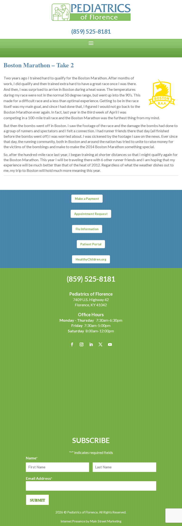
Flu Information (87, 229)
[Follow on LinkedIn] (91, 344)
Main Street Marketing (105, 521)
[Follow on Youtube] (110, 344)
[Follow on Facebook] (72, 344)
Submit (37, 500)
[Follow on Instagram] (81, 344)
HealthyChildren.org (91, 259)
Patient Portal (90, 244)
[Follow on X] (100, 344)
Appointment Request (91, 214)
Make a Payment (87, 199)
